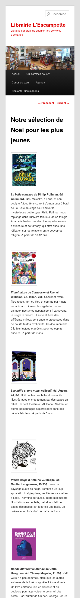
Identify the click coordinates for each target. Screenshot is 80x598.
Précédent (46, 103)
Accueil (16, 74)
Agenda (40, 82)
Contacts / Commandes (25, 91)
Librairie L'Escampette (38, 24)
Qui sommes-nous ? (38, 74)
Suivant (63, 103)
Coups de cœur (21, 82)
